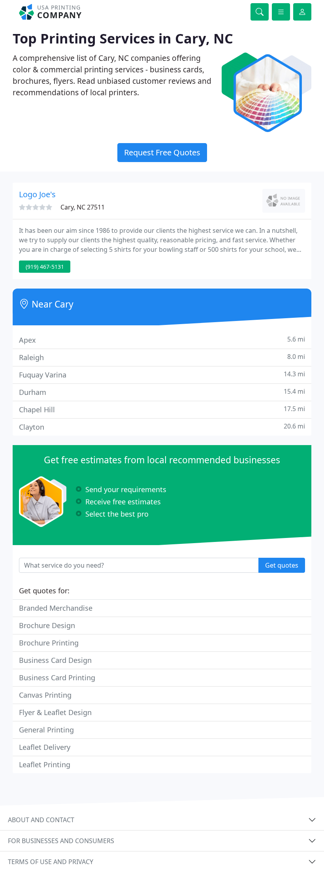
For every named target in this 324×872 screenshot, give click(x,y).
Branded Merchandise (55, 608)
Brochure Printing (49, 642)
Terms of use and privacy (50, 861)
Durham (162, 392)
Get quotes (281, 565)
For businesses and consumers (61, 840)
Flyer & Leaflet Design (55, 712)
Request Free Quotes (162, 152)
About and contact (41, 819)
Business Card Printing (57, 677)
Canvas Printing (45, 695)
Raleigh (162, 357)
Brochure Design (47, 625)
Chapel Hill (162, 409)
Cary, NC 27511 (82, 207)
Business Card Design (55, 660)
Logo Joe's (37, 194)
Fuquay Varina (162, 374)
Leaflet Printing (44, 764)
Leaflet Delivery (44, 747)
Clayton (162, 427)
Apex (162, 340)
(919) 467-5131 (45, 266)
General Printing (46, 729)
